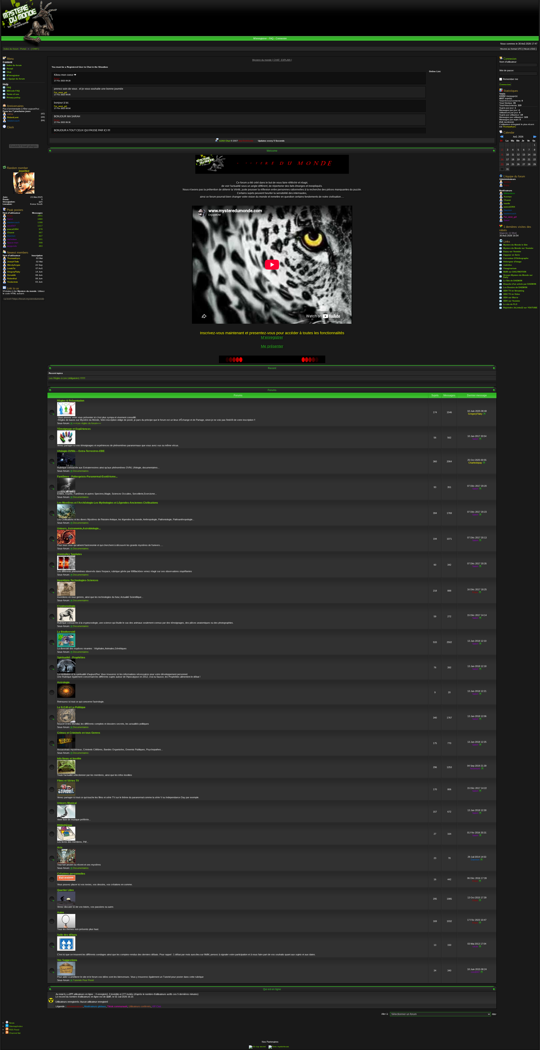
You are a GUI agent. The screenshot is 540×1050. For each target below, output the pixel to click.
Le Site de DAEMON (512, 281)
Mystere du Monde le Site (515, 245)
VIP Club (156, 1006)
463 (41, 246)
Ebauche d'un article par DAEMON (519, 284)
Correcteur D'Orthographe (515, 258)
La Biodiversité (66, 631)
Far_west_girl (60, 92)
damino (507, 182)
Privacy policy (13, 98)
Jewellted (23, 171)
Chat (9, 72)
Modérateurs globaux (95, 1006)
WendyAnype (13, 265)
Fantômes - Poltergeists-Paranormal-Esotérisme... (87, 476)
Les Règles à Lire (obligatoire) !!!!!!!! (67, 378)
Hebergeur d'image (512, 262)
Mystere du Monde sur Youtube (518, 248)
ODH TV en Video (511, 294)
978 (41, 229)
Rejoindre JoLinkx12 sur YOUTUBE (520, 308)
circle (475, 946)
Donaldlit (11, 275)
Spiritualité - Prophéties (71, 657)
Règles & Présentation (70, 400)
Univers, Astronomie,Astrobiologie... (79, 528)
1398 (40, 222)
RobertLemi (12, 117)
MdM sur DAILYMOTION (514, 272)
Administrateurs (75, 1006)
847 (41, 236)
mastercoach (13, 121)
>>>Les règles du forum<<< (87, 423)
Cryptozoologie (66, 606)
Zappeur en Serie (511, 255)
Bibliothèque (64, 825)
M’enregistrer (260, 38)
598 (41, 242)
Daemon (11, 236)
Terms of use (13, 94)
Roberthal (12, 278)
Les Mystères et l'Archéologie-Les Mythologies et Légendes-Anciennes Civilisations (107, 502)
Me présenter (272, 346)
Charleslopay (475, 462)
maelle (507, 203)
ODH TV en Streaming (513, 291)
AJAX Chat (224, 141)
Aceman (508, 196)
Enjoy (10, 215)
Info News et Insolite (69, 758)
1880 (40, 219)
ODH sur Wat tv (510, 298)
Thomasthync (13, 258)
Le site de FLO (510, 304)
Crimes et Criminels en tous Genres (78, 732)
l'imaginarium (509, 268)
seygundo (12, 246)
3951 (40, 215)
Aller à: (384, 1014)
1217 (40, 226)
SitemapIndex (15, 1026)
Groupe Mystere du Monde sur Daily (518, 276)
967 (41, 232)
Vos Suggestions (67, 960)
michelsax (12, 239)
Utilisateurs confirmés (140, 1006)
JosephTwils (13, 261)
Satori (10, 219)
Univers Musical (67, 803)
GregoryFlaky (13, 272)
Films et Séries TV (68, 780)
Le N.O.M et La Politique (71, 707)
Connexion (281, 38)
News (11, 1023)
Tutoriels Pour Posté (83, 980)
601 (41, 239)
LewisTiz (11, 268)
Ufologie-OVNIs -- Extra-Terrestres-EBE (81, 451)
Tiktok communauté (117, 1006)
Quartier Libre (65, 890)
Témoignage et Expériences (74, 428)
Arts (59, 847)
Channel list (14, 1033)
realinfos (507, 265)
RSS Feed (13, 1029)
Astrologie (63, 682)
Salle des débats (67, 934)
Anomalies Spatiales (69, 554)
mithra (10, 114)
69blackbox (509, 193)
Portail (10, 69)
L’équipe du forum (16, 79)
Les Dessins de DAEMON (515, 287)
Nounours (475, 768)
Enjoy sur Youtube (512, 252)
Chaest (10, 232)
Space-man (12, 242)
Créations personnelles (71, 873)
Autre (60, 912)
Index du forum (14, 65)
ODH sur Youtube (511, 301)
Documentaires (81, 471)
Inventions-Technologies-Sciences (77, 580)
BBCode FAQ (13, 91)
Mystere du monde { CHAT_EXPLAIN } (272, 60)
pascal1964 (13, 229)
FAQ (271, 38)
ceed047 (11, 226)
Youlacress (12, 282)
